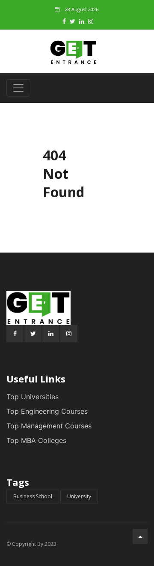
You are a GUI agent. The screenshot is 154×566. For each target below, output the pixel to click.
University (79, 496)
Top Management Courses (49, 425)
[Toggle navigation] (18, 87)
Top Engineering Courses (47, 411)
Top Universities (32, 396)
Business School (32, 496)
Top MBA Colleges (36, 440)
